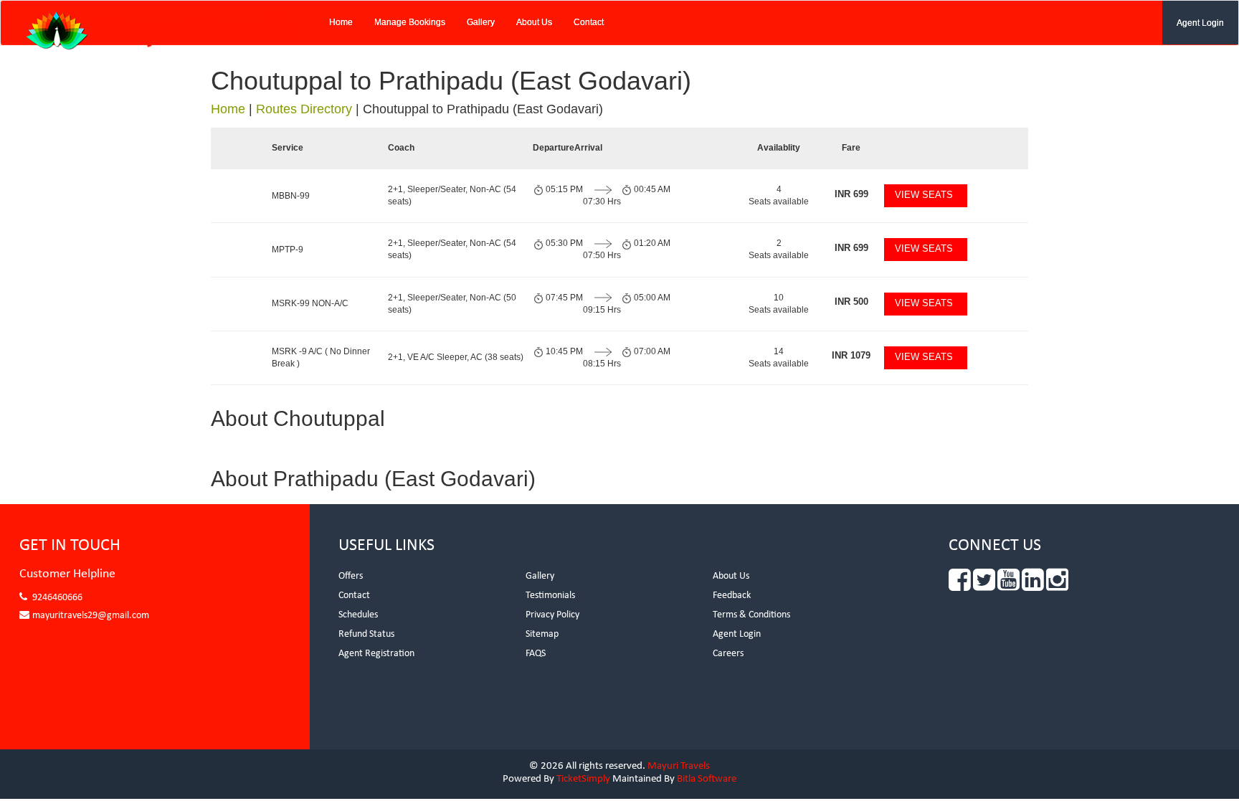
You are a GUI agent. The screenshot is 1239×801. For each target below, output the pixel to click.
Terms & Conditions (751, 615)
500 (851, 301)
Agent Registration (376, 653)
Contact (589, 22)
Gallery (481, 22)
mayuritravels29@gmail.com (90, 615)
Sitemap (542, 634)
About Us (534, 22)
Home (341, 22)
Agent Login (1200, 23)
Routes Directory (304, 109)
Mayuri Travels (678, 766)
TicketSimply (583, 779)
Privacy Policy (552, 615)
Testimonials (550, 595)
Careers (728, 653)
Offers (350, 576)
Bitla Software (706, 779)
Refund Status (366, 634)
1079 (851, 355)
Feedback (732, 595)
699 (851, 194)
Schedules (358, 615)
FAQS (536, 653)
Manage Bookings (409, 22)
